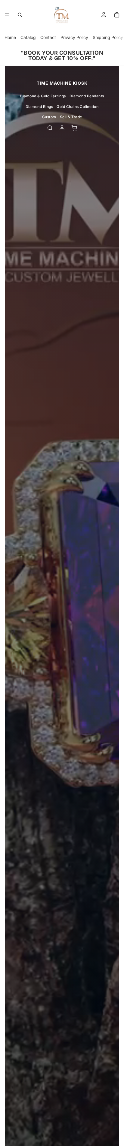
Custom (49, 117)
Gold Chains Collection (77, 106)
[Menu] (7, 15)
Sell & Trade (71, 117)
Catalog (28, 37)
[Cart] (116, 14)
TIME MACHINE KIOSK (62, 83)
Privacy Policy (74, 37)
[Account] (62, 128)
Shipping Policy (108, 37)
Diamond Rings (39, 106)
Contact (48, 37)
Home (10, 37)
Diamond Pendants (87, 96)
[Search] (19, 14)
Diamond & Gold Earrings (43, 96)
